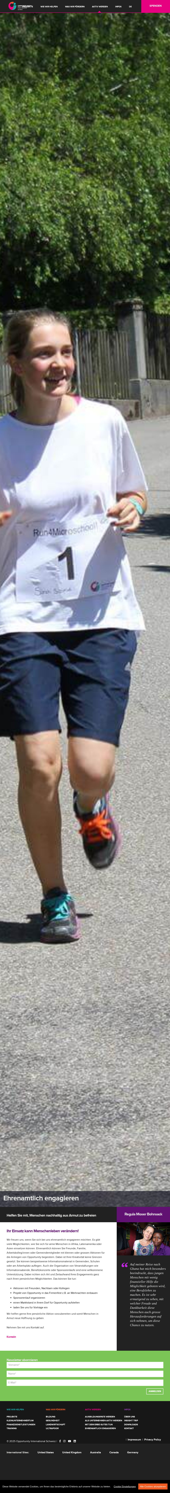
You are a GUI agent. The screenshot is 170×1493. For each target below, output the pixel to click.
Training (12, 1428)
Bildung (50, 1416)
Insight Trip (131, 1420)
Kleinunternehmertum (20, 1420)
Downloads (131, 1424)
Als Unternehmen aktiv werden (103, 1420)
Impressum (134, 1439)
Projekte (27, 6)
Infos (118, 6)
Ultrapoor (52, 1428)
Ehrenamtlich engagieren (100, 1428)
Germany (132, 1452)
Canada (114, 1452)
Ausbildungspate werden (100, 1416)
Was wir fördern (75, 6)
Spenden (156, 6)
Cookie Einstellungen (125, 1486)
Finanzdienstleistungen (21, 1424)
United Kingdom (72, 1452)
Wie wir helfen (49, 6)
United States (46, 1452)
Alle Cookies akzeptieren (153, 1486)
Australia (95, 1452)
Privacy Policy (152, 1439)
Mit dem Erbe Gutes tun (99, 1424)
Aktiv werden (100, 6)
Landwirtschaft (55, 1424)
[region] (85, 1486)
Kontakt (11, 1337)
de (130, 6)
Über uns (129, 1416)
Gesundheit (53, 1420)
